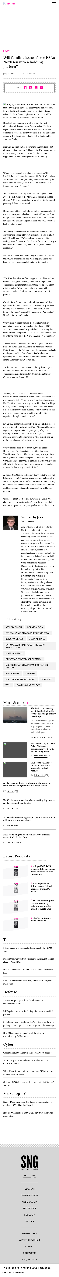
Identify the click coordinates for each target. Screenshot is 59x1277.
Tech (8, 685)
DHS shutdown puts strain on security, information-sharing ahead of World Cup (42, 904)
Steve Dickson (13, 627)
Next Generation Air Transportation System (26, 666)
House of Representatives (20, 679)
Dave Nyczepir (14, 842)
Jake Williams (12, 74)
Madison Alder (42, 756)
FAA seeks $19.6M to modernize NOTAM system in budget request (41, 766)
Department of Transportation (23, 659)
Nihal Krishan (41, 775)
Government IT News (28, 685)
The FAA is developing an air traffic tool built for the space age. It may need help (43, 712)
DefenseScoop (29, 1195)
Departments (35, 627)
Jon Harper (13, 791)
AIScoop (29, 1221)
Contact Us (29, 1252)
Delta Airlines (37, 638)
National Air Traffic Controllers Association (25, 646)
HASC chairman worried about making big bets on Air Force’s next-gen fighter (29, 801)
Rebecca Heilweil (43, 737)
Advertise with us (29, 1239)
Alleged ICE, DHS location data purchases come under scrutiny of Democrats (43, 870)
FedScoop (29, 1188)
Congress (46, 679)
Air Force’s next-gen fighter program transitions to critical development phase (29, 819)
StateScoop (29, 1208)
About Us (29, 1175)
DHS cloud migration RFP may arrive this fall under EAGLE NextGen (26, 836)
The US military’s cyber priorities (40, 919)
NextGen (30, 673)
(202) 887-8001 (29, 1259)
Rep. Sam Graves (14, 638)
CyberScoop (29, 1201)
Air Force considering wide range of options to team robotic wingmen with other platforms (26, 784)
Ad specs (29, 1246)
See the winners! (13, 1272)
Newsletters (29, 1233)
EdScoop (29, 1214)
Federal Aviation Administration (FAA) (27, 633)
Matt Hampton (14, 653)
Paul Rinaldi (12, 673)
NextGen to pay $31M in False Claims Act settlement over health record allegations (43, 747)
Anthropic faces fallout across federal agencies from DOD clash (41, 887)
